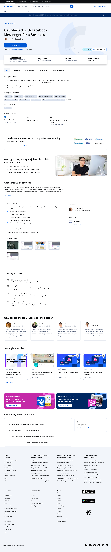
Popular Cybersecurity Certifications (93, 480)
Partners (33, 495)
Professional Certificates (11, 508)
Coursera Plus (8, 506)
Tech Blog (33, 506)
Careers (7, 501)
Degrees (7, 514)
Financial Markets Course (63, 473)
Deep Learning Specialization (64, 468)
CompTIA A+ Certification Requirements (94, 463)
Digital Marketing (9, 468)
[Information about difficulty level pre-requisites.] (53, 60)
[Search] (71, 6)
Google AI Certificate (36, 457)
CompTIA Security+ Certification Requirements (92, 466)
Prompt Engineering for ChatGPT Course (67, 478)
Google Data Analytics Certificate (39, 463)
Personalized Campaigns (45, 96)
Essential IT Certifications (90, 470)
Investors (59, 495)
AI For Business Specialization (65, 460)
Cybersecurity (8, 463)
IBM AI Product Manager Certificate (40, 476)
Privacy (59, 501)
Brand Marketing (24, 100)
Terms (59, 498)
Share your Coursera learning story (93, 483)
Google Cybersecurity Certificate (39, 460)
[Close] (103, 15)
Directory (59, 514)
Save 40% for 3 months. (69, 15)
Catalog (6, 503)
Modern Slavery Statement (64, 519)
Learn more (28, 50)
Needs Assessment (60, 96)
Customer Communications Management (53, 100)
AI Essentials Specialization (64, 457)
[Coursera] (9, 6)
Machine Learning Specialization (65, 476)
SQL (6, 481)
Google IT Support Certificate (38, 465)
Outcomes (17, 70)
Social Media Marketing (11, 100)
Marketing (26, 11)
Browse (11, 11)
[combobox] (49, 6)
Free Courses (8, 529)
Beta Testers (34, 498)
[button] (27, 6)
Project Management (10, 476)
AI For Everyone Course (63, 463)
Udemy (6, 532)
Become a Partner (9, 524)
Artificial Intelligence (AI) (11, 460)
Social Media (8, 96)
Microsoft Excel (8, 473)
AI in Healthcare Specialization (65, 465)
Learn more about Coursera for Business (19, 146)
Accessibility (60, 506)
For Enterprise (8, 516)
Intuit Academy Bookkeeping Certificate (41, 481)
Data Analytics (8, 465)
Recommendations (58, 70)
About (7, 70)
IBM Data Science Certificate (38, 478)
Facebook (7, 108)
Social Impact (8, 527)
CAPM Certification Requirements (92, 460)
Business (18, 11)
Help (58, 503)
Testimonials (43, 70)
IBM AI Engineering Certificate (38, 473)
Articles (59, 511)
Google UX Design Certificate (38, 470)
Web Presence (18, 96)
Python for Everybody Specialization (66, 481)
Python (6, 478)
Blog (32, 501)
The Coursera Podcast (37, 503)
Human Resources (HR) (10, 470)
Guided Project (15, 58)
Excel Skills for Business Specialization (67, 470)
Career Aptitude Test (89, 457)
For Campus (8, 522)
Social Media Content (30, 96)
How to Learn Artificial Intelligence (92, 475)
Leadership (7, 498)
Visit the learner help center (85, 428)
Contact (59, 508)
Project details (29, 70)
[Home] (5, 11)
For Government (9, 519)
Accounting (7, 457)
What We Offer (8, 495)
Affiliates (59, 516)
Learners (33, 493)
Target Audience (36, 100)
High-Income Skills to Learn (90, 472)
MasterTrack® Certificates (11, 511)
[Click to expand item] (13, 245)
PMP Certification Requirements (92, 477)
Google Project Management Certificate (41, 468)
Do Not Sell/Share (61, 522)
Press (58, 493)
